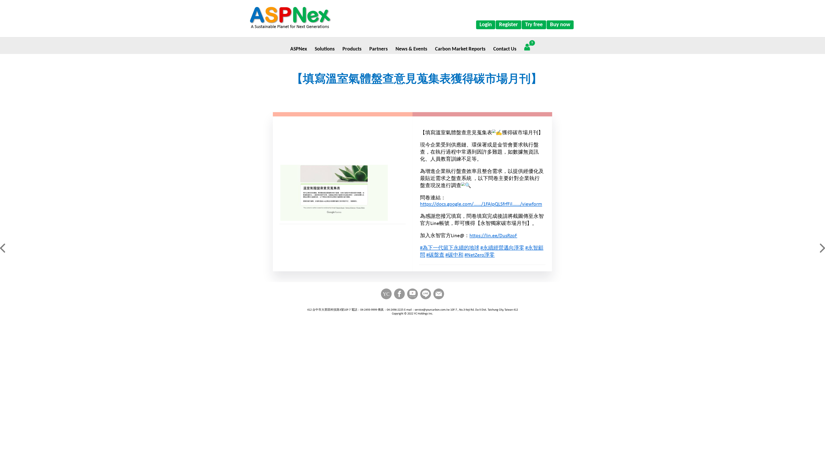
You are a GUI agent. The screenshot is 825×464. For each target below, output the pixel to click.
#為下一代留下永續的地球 (449, 248)
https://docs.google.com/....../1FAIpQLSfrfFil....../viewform (481, 204)
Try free (534, 25)
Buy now (560, 25)
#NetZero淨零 (479, 255)
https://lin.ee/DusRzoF (493, 235)
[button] (3, 248)
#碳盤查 (435, 255)
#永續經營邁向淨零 (502, 248)
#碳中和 (454, 255)
